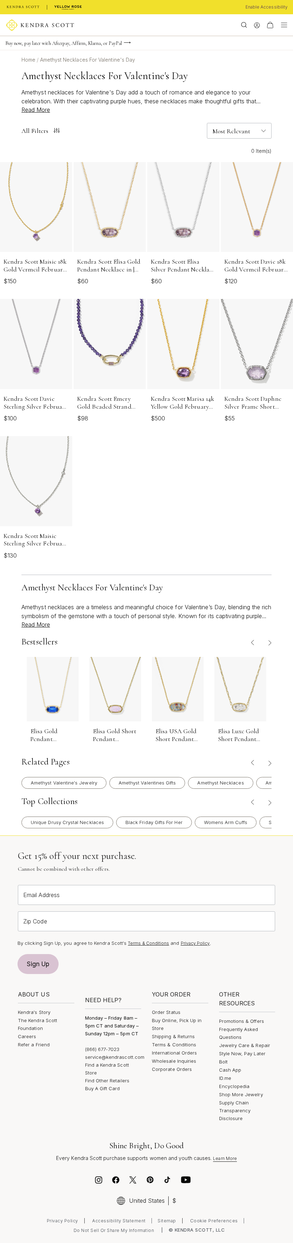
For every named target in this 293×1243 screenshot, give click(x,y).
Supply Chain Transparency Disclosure (235, 1110)
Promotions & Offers (241, 1021)
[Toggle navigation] (282, 25)
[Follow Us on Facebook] (115, 1181)
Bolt (223, 1062)
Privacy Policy (195, 943)
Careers (27, 1036)
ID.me (225, 1078)
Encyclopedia (234, 1086)
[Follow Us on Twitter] (133, 1181)
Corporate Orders (172, 1069)
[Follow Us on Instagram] (98, 1181)
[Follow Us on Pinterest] (150, 1181)
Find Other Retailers (107, 1080)
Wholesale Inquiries (174, 1061)
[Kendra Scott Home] (23, 7)
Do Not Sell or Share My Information (114, 1230)
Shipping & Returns (173, 1036)
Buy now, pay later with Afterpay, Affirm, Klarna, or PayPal (63, 43)
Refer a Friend (34, 1044)
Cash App (230, 1070)
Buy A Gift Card (102, 1088)
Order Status (166, 1012)
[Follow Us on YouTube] (186, 1181)
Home (29, 60)
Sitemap (167, 1220)
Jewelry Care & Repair (244, 1045)
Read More (35, 109)
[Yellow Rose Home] (68, 7)
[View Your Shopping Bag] (270, 25)
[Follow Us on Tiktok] (167, 1181)
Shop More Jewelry (241, 1094)
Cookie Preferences (214, 1220)
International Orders (174, 1053)
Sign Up (38, 964)
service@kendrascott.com (115, 1057)
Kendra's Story (34, 1012)
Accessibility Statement (119, 1220)
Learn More (225, 1158)
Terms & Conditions (148, 943)
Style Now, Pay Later (242, 1053)
